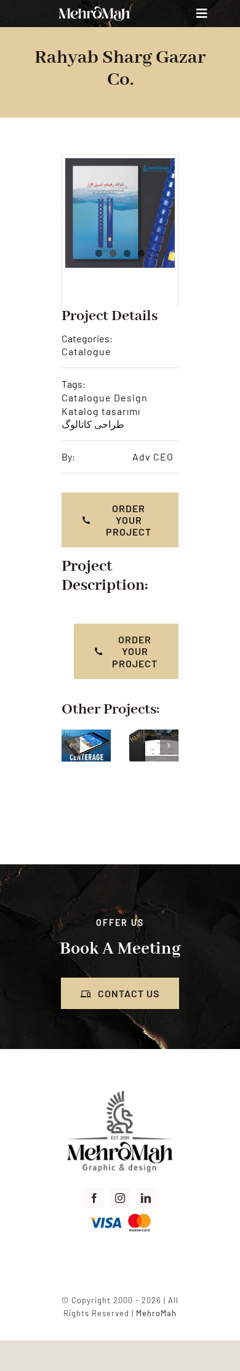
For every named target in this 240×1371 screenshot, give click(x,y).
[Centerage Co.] (73, 735)
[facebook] (94, 1198)
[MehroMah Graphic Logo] (120, 1090)
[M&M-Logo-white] (94, 8)
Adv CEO (153, 456)
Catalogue (86, 351)
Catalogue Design (105, 397)
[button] (71, 745)
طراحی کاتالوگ (93, 424)
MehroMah (156, 1313)
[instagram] (120, 1198)
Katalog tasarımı (101, 411)
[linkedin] (146, 1198)
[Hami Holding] (141, 735)
